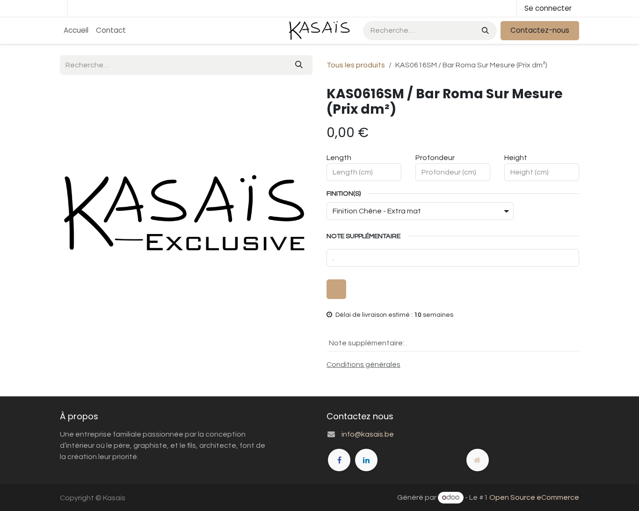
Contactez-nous (539, 30)
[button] (336, 289)
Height (515, 157)
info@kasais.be (367, 434)
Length (339, 157)
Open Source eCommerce (534, 497)
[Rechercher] (484, 30)
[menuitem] (76, 31)
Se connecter (548, 8)
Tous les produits (356, 65)
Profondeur (435, 157)
